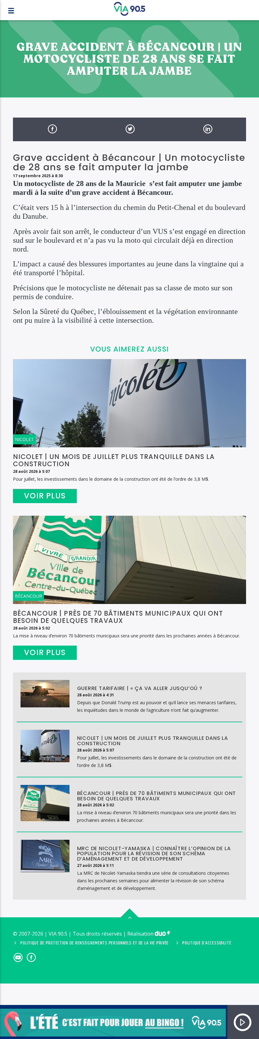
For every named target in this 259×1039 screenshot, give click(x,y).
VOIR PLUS (45, 495)
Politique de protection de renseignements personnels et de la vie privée (94, 943)
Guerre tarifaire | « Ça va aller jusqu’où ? (140, 688)
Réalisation (141, 933)
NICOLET (24, 439)
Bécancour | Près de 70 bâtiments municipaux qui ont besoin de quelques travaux (118, 617)
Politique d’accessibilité (206, 943)
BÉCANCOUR (28, 596)
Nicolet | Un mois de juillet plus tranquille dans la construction (114, 460)
